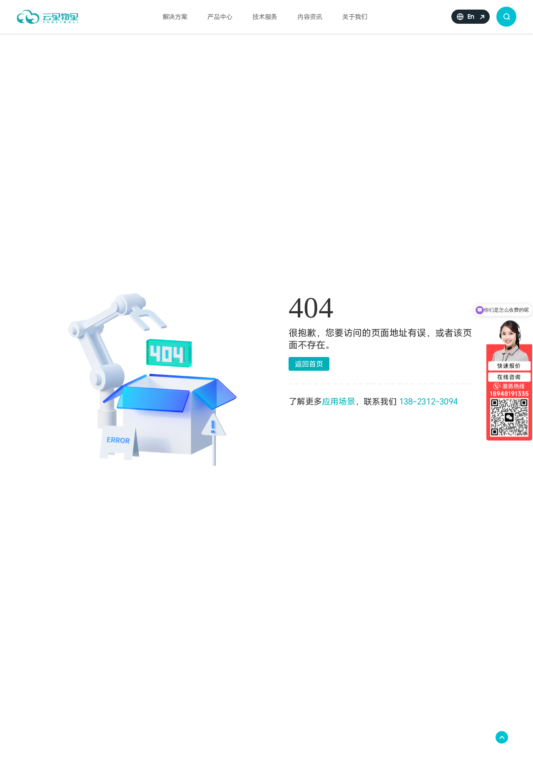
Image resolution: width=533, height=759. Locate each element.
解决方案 (174, 16)
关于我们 (354, 16)
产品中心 (219, 16)
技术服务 (264, 16)
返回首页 (309, 364)
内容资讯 (309, 16)
